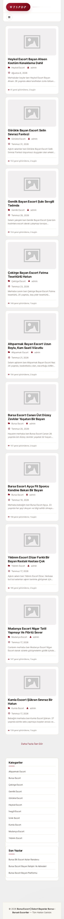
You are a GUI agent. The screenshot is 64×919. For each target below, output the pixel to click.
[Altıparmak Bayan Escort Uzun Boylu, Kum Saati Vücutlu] (32, 326)
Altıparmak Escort (19, 352)
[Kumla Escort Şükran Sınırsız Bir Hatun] (32, 682)
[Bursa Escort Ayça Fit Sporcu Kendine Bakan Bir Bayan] (32, 468)
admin (34, 67)
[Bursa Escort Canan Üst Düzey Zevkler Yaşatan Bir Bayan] (32, 397)
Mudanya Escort (19, 637)
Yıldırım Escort (18, 566)
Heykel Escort (18, 67)
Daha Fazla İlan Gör (32, 743)
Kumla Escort (17, 708)
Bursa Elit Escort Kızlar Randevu (24, 859)
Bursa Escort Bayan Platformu (23, 873)
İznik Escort (14, 818)
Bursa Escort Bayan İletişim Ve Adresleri (27, 866)
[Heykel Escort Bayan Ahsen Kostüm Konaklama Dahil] (32, 41)
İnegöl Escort (15, 811)
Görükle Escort (18, 138)
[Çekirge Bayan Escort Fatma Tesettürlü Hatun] (32, 255)
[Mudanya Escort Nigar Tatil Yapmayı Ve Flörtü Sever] (32, 611)
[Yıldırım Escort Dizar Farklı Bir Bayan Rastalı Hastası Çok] (32, 540)
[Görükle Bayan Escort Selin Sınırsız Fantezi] (32, 113)
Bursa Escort (17, 423)
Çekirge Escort (18, 281)
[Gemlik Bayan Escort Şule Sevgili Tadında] (32, 184)
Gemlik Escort (18, 210)
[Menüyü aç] (9, 17)
